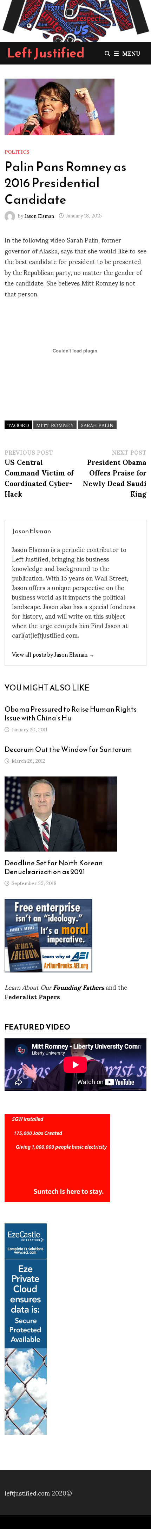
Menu (131, 53)
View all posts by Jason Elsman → (53, 654)
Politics (17, 151)
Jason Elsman (39, 215)
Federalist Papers (32, 996)
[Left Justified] (75, 19)
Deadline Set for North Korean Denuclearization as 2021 (54, 867)
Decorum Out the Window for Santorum (68, 749)
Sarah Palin (97, 424)
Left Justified (46, 52)
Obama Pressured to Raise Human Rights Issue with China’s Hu (71, 713)
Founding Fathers (78, 986)
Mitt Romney (55, 424)
